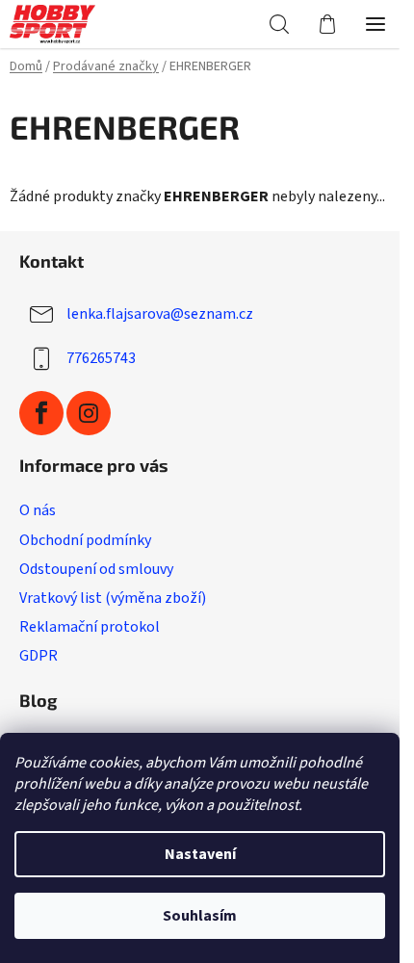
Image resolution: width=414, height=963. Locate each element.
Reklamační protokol (89, 627)
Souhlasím (200, 915)
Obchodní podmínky (85, 540)
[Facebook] (41, 413)
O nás (37, 510)
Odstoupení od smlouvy (96, 569)
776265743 (101, 358)
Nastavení (200, 854)
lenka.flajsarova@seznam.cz (159, 314)
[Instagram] (88, 413)
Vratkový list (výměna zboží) (112, 598)
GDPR (38, 655)
